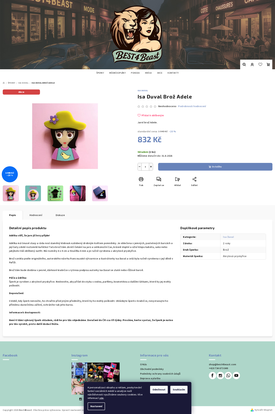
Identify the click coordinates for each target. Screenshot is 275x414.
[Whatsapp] (228, 375)
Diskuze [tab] (60, 215)
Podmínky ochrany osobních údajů (160, 374)
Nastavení (96, 406)
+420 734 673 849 (218, 368)
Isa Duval (143, 90)
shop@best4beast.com (222, 364)
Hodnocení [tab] (36, 215)
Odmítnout (159, 389)
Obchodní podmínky (152, 369)
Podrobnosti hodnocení (192, 106)
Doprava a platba (150, 378)
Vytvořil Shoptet (263, 410)
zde (101, 398)
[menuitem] (100, 73)
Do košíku (217, 166)
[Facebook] (212, 375)
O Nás (143, 364)
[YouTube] (236, 375)
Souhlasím (179, 389)
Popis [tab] (12, 215)
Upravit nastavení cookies (76, 410)
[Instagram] (220, 375)
